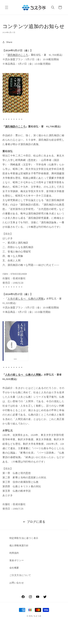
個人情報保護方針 (19, 545)
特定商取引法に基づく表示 (23, 538)
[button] (6, 7)
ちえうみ (37, 616)
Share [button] (9, 42)
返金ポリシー (16, 560)
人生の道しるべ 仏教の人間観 (26, 298)
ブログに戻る (36, 522)
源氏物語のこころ (18, 54)
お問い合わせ (16, 582)
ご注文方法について (20, 575)
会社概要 (14, 567)
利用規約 (14, 552)
